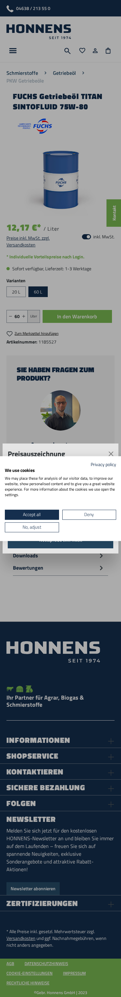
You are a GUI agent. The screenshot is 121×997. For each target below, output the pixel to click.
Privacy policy (103, 464)
